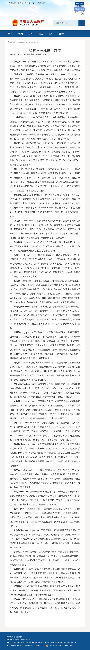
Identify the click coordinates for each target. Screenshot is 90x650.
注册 (82, 12)
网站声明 (9, 637)
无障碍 (79, 6)
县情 (61, 33)
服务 (40, 33)
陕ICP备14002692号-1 (14, 645)
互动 (51, 33)
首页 (10, 33)
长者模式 (79, 3)
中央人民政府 (10, 3)
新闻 (20, 33)
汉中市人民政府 (38, 3)
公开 (30, 33)
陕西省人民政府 (24, 3)
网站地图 (19, 637)
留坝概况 (29, 42)
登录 (76, 12)
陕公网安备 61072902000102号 (61, 645)
